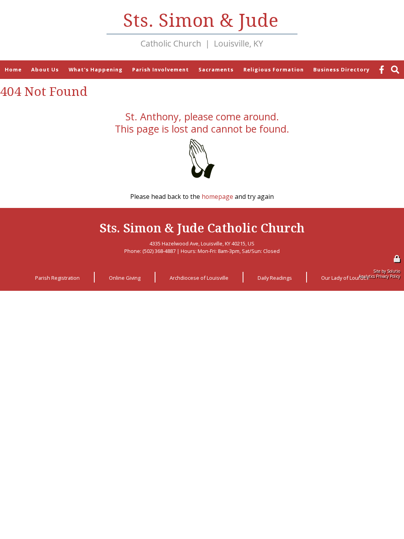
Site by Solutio (386, 271)
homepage (217, 196)
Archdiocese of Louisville (199, 277)
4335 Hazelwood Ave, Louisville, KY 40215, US (202, 243)
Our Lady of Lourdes (345, 277)
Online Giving (124, 277)
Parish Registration (57, 277)
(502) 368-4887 (159, 251)
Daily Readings (275, 277)
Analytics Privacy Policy (379, 276)
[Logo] (202, 30)
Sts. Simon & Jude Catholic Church (202, 227)
